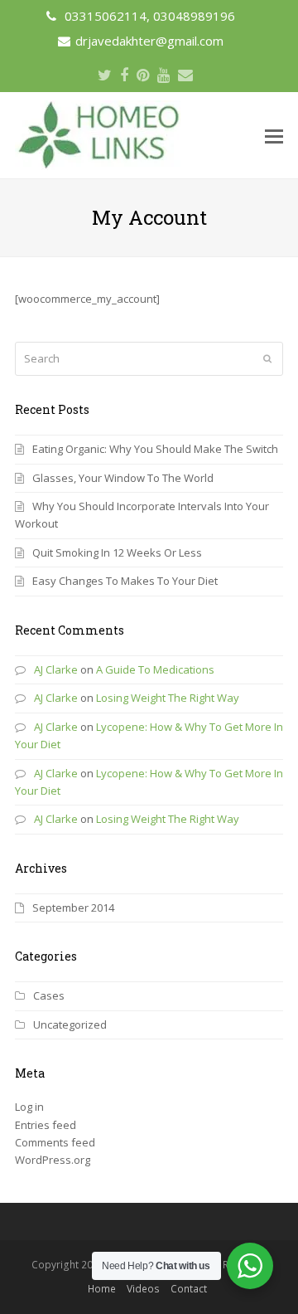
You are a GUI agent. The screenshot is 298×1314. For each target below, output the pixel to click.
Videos (143, 1289)
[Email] (185, 74)
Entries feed (45, 1124)
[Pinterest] (143, 74)
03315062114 (106, 15)
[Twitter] (105, 74)
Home (102, 1289)
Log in (29, 1106)
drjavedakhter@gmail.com (149, 40)
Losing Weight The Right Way (167, 697)
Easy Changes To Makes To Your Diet (125, 580)
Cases (49, 995)
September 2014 (73, 907)
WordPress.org (52, 1159)
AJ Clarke (56, 669)
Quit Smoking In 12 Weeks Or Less (117, 552)
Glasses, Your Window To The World (123, 477)
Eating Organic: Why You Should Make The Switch (155, 448)
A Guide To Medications (155, 669)
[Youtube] (163, 74)
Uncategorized (70, 1024)
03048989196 (194, 15)
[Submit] (267, 358)
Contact (189, 1289)
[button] (274, 135)
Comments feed (55, 1142)
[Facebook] (124, 74)
